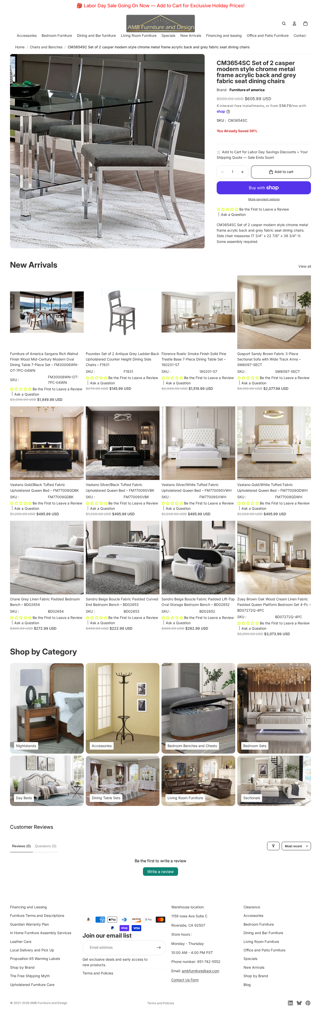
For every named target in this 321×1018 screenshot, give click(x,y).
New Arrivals (254, 967)
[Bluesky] (299, 1003)
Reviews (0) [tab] (21, 846)
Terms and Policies (98, 973)
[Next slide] (76, 312)
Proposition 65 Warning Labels (35, 958)
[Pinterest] (308, 1003)
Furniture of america (247, 90)
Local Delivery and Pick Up (32, 950)
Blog (247, 984)
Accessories (253, 915)
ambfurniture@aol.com (200, 971)
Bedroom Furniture (259, 924)
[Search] (283, 23)
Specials (250, 958)
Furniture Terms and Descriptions (37, 915)
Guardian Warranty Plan (29, 924)
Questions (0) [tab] (45, 846)
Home (20, 47)
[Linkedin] (290, 1003)
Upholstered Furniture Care (32, 984)
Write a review (160, 871)
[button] (228, 209)
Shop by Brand (22, 967)
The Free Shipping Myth (30, 976)
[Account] (294, 23)
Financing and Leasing (28, 907)
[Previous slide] (17, 312)
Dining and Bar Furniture (263, 933)
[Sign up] (158, 947)
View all (304, 266)
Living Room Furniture (261, 941)
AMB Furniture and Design (48, 1003)
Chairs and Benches (46, 47)
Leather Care (20, 941)
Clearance (252, 907)
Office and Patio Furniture (264, 950)
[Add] (76, 341)
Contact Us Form (185, 980)
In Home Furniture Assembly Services (40, 933)
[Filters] (273, 846)
